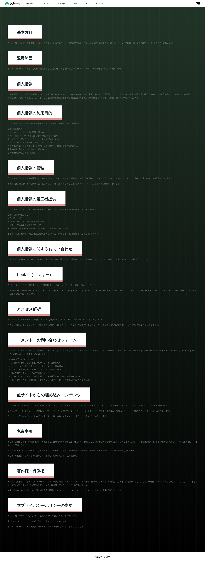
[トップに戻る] (196, 553)
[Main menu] (198, 3)
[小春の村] (13, 3)
